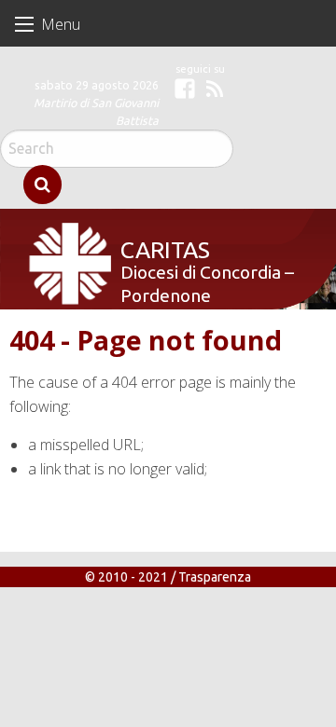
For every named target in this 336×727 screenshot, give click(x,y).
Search (42, 184)
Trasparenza (214, 576)
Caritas (161, 248)
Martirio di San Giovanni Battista (96, 111)
